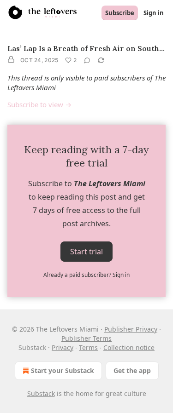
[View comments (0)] (87, 60)
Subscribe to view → (39, 104)
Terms (88, 347)
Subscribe (119, 13)
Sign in (153, 13)
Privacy (62, 347)
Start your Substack (62, 370)
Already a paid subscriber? (86, 275)
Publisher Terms (86, 338)
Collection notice (129, 347)
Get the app (132, 370)
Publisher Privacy (130, 329)
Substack (41, 393)
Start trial (86, 252)
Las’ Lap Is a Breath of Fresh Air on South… (86, 48)
